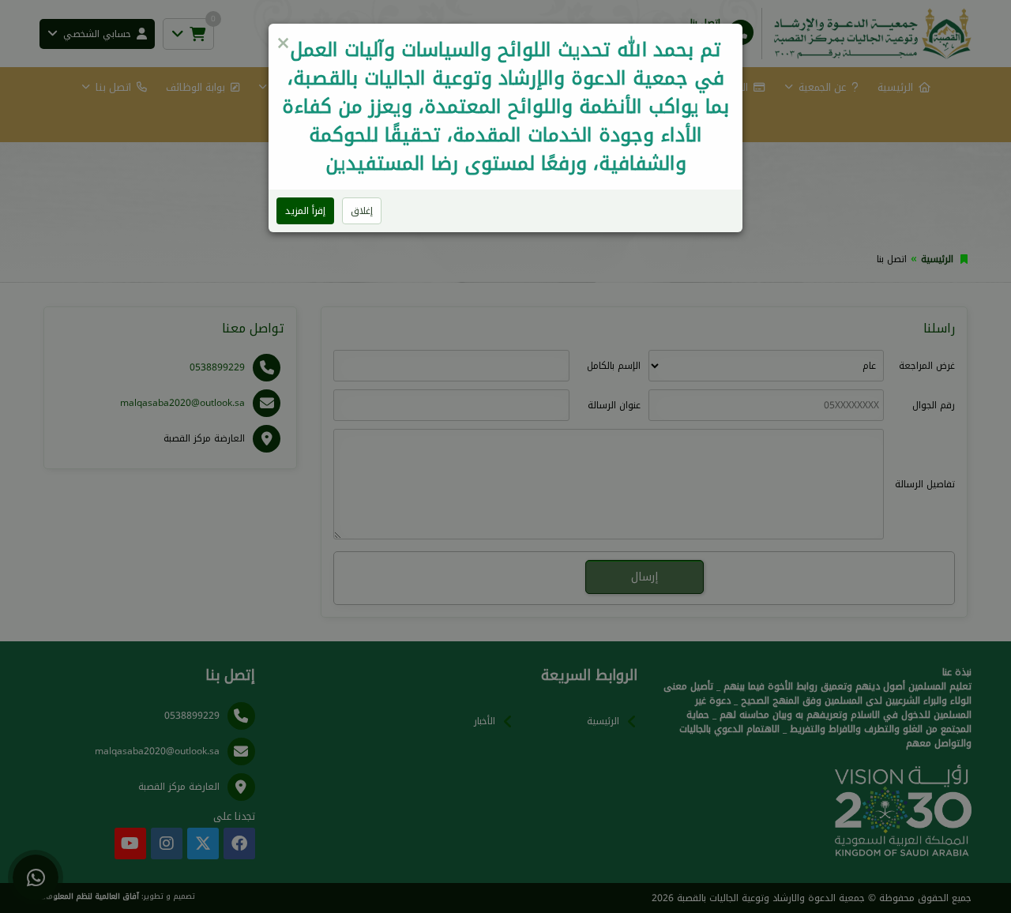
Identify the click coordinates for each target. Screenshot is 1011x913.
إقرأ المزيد (305, 211)
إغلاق (362, 211)
